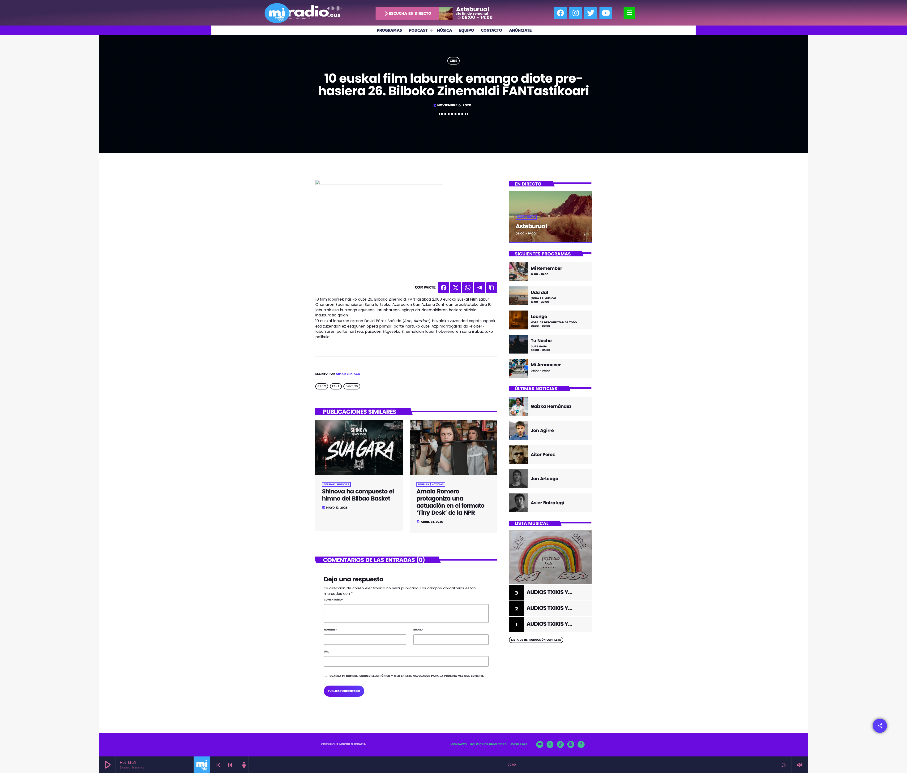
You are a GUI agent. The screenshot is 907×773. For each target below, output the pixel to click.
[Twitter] (590, 13)
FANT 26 (352, 386)
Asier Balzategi (547, 503)
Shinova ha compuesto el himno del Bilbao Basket (358, 495)
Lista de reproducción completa (536, 640)
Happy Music (526, 217)
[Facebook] (560, 13)
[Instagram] (575, 13)
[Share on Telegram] (479, 287)
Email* (418, 629)
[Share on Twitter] (455, 287)
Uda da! (539, 292)
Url (326, 651)
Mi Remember (546, 268)
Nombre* (330, 629)
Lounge (539, 317)
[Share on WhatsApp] (467, 287)
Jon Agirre (542, 430)
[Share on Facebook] (443, 287)
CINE (454, 61)
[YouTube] (539, 744)
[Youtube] (605, 13)
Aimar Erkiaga (348, 374)
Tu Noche (541, 341)
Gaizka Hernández (551, 406)
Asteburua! (531, 226)
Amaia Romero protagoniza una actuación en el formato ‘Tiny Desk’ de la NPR (450, 502)
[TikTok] (560, 744)
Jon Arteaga (544, 478)
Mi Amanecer (546, 365)
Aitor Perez (543, 454)
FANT (335, 386)
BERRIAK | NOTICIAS (336, 484)
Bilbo (321, 386)
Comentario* (333, 599)
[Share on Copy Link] (491, 287)
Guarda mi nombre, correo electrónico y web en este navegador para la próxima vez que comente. (406, 676)
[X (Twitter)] (550, 744)
